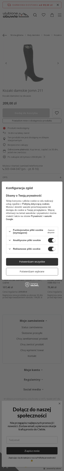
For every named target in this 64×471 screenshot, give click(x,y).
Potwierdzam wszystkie (32, 261)
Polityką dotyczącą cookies (35, 204)
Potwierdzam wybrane (32, 271)
